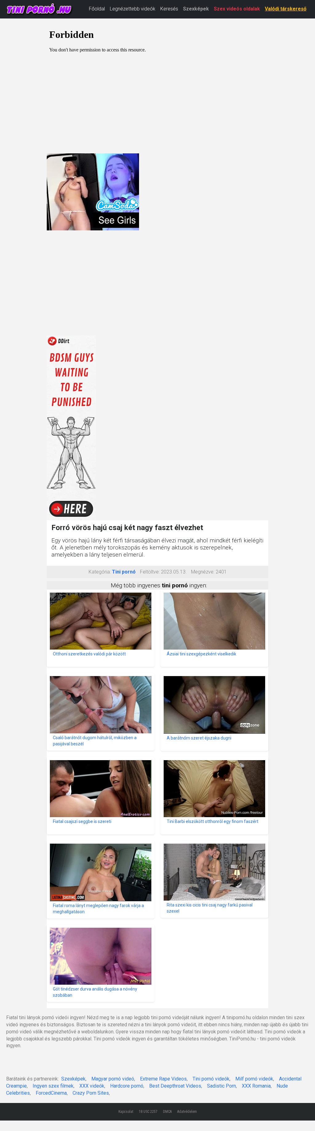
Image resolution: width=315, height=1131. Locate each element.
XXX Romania (256, 1086)
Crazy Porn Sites (91, 1093)
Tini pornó (124, 572)
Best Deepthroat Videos (175, 1086)
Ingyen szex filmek (53, 1086)
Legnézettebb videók (132, 9)
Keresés (169, 9)
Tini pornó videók (211, 1079)
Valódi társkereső (285, 9)
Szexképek (196, 9)
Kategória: (100, 572)
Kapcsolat (125, 1111)
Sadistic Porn (221, 1086)
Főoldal (97, 9)
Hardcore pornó (126, 1086)
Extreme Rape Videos (163, 1079)
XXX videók (91, 1086)
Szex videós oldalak (237, 9)
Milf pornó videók (254, 1079)
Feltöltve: (150, 572)
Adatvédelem (187, 1111)
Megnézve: (202, 572)
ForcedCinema (51, 1093)
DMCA (167, 1111)
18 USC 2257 (148, 1111)
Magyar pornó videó (112, 1079)
